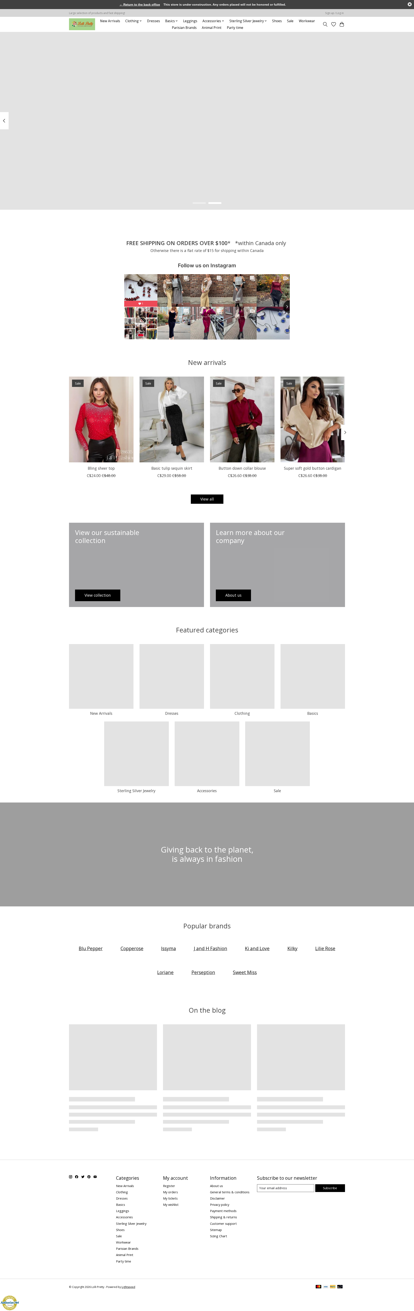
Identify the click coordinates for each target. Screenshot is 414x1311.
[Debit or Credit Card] (340, 1287)
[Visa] (325, 1287)
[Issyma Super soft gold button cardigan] (313, 419)
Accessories (207, 790)
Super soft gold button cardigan (312, 468)
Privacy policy (219, 1204)
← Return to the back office (139, 4)
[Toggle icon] (325, 24)
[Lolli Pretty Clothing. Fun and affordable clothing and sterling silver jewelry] (82, 24)
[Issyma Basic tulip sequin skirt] (172, 419)
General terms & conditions (229, 1192)
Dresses (153, 21)
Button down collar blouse (242, 468)
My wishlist (171, 1204)
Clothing (242, 713)
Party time (235, 27)
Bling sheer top (101, 468)
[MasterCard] (318, 1287)
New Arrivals (110, 21)
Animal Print (211, 27)
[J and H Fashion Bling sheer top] (101, 419)
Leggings (190, 21)
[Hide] (409, 4)
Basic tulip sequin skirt (171, 468)
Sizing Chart (218, 1236)
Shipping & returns (223, 1217)
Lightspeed (128, 1287)
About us (216, 1186)
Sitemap (216, 1230)
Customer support (223, 1223)
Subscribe (330, 1188)
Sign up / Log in (334, 13)
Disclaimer (217, 1198)
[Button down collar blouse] (242, 419)
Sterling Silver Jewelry (136, 790)
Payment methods (223, 1211)
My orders (170, 1192)
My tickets (170, 1198)
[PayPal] (333, 1287)
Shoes (277, 21)
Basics (312, 713)
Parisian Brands (184, 27)
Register (169, 1186)
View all (207, 499)
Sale (290, 21)
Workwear (307, 21)
